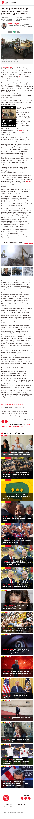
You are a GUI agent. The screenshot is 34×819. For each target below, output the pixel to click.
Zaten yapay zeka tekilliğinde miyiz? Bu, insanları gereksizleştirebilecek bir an (15, 607)
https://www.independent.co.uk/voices (12, 404)
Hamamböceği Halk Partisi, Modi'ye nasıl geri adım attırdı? (16, 630)
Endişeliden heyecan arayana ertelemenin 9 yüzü (16, 740)
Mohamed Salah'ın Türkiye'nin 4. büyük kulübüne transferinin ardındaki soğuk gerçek (17, 540)
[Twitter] (25, 798)
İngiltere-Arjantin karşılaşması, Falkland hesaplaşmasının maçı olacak (16, 761)
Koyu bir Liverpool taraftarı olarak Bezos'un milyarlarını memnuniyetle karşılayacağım (17, 673)
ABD (19, 76)
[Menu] (31, 2)
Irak (16, 92)
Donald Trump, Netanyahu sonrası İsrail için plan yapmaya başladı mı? (17, 518)
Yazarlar (4, 435)
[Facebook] (22, 798)
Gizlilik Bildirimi (21, 804)
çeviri (28, 424)
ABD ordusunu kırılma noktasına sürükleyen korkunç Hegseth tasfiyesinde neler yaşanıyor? (16, 783)
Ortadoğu (28, 181)
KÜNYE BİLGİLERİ (8, 804)
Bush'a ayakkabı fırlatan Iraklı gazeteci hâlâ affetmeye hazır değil (8, 123)
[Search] (25, 2)
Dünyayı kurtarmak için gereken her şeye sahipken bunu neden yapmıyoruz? (16, 474)
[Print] (19, 32)
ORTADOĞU (4, 426)
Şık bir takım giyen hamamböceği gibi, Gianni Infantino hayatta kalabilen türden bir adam (17, 562)
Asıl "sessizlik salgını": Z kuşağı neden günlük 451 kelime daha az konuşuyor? (17, 496)
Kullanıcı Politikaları (8, 807)
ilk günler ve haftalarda (9, 67)
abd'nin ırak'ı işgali (18, 426)
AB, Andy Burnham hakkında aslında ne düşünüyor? (17, 718)
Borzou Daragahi (13, 24)
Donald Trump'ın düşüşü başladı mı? (15, 696)
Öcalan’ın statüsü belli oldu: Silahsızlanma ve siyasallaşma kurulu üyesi (17, 453)
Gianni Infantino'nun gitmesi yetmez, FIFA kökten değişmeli (15, 585)
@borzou (22, 25)
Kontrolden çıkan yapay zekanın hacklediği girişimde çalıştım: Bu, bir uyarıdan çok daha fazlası (16, 651)
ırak (10, 426)
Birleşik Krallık (22, 130)
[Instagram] (29, 798)
